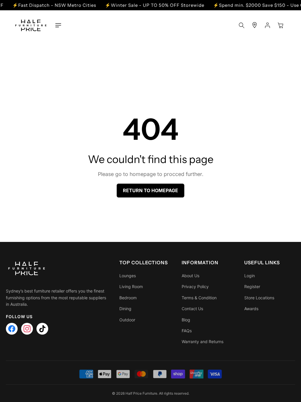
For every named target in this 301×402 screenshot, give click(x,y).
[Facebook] (12, 329)
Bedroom (128, 297)
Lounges (127, 275)
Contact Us (192, 308)
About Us (190, 275)
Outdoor (127, 319)
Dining (125, 308)
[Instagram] (27, 329)
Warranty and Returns (202, 341)
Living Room (131, 286)
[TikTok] (42, 329)
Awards (251, 308)
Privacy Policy (195, 286)
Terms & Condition (199, 297)
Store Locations (259, 297)
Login (249, 275)
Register (252, 286)
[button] (58, 25)
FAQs (187, 330)
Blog (186, 319)
